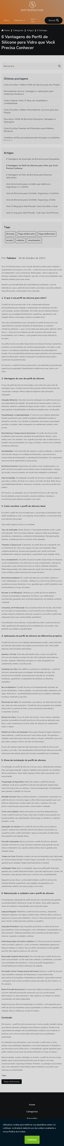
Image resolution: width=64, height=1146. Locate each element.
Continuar (32, 1140)
